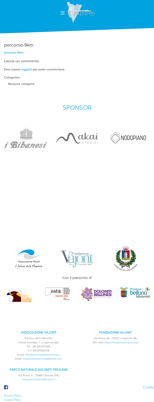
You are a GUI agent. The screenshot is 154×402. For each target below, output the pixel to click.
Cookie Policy (12, 400)
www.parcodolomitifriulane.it (38, 379)
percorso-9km (13, 53)
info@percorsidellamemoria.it (42, 354)
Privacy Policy (12, 395)
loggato (26, 69)
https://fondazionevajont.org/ (122, 342)
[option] (25, 138)
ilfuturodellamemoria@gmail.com (42, 358)
